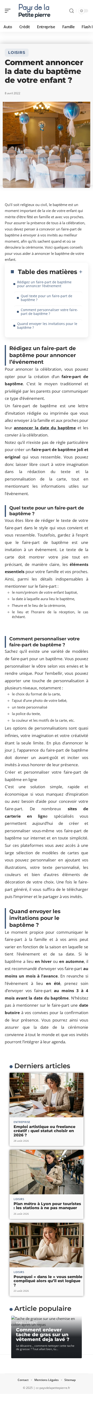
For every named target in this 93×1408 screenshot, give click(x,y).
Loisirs (16, 52)
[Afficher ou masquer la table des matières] (80, 272)
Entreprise (22, 1122)
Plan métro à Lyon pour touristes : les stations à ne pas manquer (47, 1205)
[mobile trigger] (9, 11)
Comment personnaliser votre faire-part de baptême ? (49, 311)
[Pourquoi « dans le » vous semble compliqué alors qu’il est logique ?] (46, 1245)
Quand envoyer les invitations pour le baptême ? (47, 325)
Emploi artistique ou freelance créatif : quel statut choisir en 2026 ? (44, 1130)
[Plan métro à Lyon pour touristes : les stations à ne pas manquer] (46, 1172)
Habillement (27, 1323)
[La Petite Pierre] (34, 11)
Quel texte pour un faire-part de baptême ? (46, 298)
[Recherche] (71, 11)
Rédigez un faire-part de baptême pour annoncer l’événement (44, 284)
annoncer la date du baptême (45, 427)
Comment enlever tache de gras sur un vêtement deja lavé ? (42, 1334)
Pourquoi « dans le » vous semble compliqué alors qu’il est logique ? (48, 1280)
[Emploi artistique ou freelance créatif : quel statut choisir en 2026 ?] (46, 1095)
